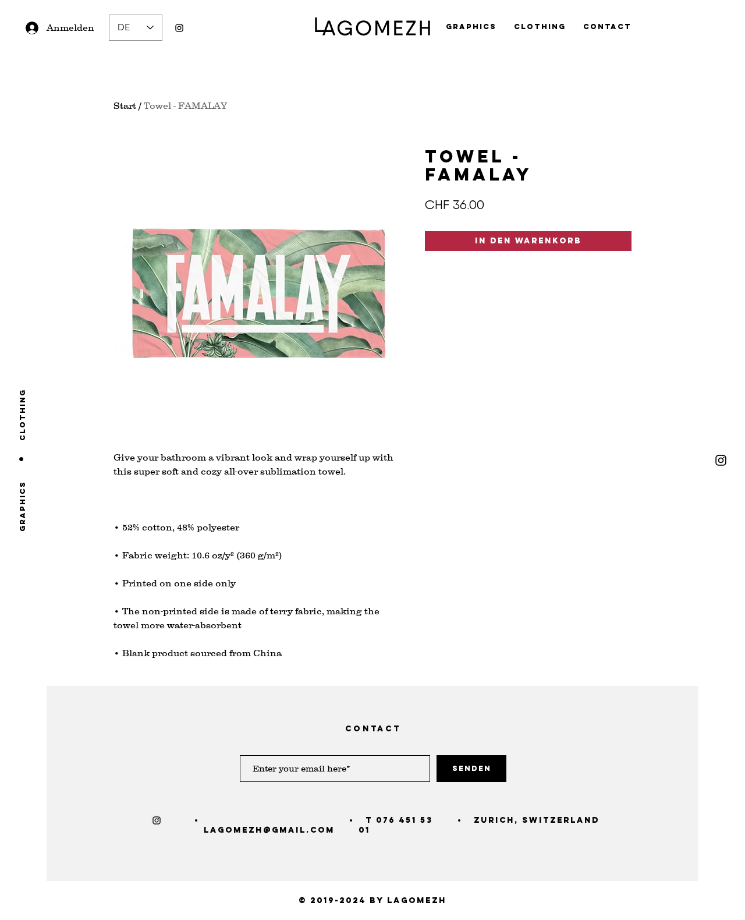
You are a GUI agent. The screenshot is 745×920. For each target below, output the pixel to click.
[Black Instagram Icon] (179, 28)
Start (124, 105)
